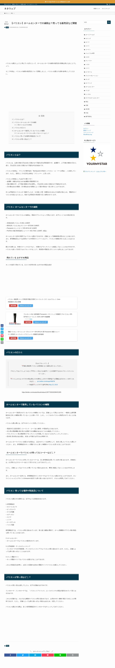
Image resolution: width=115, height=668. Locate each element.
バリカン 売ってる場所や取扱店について (27, 136)
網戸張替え (89, 116)
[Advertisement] (41, 43)
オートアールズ (90, 34)
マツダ (87, 90)
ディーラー (89, 60)
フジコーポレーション (92, 75)
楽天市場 (13, 305)
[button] (10, 655)
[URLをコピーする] (73, 655)
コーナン (88, 49)
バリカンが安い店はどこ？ (23, 139)
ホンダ (87, 79)
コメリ (87, 46)
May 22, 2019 (53, 384)
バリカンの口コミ (20, 127)
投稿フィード (87, 130)
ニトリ (87, 68)
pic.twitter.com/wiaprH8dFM (46, 381)
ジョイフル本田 (90, 53)
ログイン (85, 128)
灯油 (87, 113)
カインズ (88, 38)
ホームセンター (90, 86)
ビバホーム (89, 72)
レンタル (88, 94)
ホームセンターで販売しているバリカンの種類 (29, 131)
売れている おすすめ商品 (25, 125)
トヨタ (87, 64)
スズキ (87, 57)
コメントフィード (88, 132)
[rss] (107, 4)
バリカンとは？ (19, 119)
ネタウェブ (10, 9)
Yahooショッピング (25, 305)
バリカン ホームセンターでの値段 (25, 122)
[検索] (109, 4)
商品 (7, 27)
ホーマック (89, 83)
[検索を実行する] (109, 22)
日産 (87, 105)
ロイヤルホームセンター (92, 98)
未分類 (87, 109)
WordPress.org (87, 134)
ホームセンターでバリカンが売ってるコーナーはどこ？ (33, 133)
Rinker (31, 318)
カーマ (87, 42)
